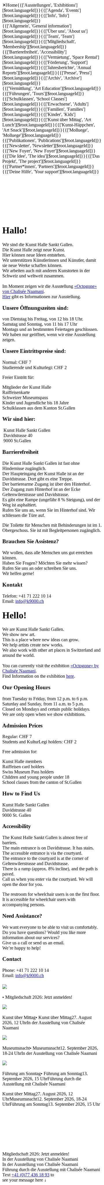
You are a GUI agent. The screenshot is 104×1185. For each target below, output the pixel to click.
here (70, 676)
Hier (6, 296)
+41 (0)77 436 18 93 (30, 1174)
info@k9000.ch (29, 601)
